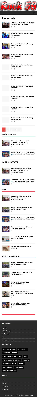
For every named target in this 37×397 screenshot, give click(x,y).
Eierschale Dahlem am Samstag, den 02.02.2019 (22, 118)
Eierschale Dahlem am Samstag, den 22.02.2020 (22, 34)
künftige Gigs (5, 334)
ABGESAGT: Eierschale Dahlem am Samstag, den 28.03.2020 (22, 23)
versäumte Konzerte (8, 340)
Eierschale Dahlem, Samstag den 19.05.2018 (22, 97)
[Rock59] (18, 9)
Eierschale (6, 353)
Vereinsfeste (19, 367)
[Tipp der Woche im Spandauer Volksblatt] (5, 250)
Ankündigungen (6, 331)
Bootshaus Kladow (9, 349)
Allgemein (4, 328)
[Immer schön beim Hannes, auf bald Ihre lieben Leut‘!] (5, 211)
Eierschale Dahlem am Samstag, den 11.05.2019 (22, 55)
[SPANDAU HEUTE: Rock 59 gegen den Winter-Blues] (5, 240)
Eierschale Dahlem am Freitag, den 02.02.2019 (21, 66)
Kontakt (4, 383)
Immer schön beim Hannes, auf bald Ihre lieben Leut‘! (21, 208)
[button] (34, 12)
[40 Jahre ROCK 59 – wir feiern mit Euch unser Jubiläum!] (5, 231)
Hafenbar (26, 360)
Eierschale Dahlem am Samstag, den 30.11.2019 (22, 44)
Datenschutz (5, 389)
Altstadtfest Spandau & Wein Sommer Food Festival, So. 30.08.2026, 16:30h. (21, 142)
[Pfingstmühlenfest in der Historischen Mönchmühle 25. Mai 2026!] (5, 295)
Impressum (5, 386)
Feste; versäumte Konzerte (11, 360)
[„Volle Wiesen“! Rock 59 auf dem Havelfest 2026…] (5, 276)
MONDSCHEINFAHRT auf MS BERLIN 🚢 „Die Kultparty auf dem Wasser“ (23, 153)
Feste (25, 356)
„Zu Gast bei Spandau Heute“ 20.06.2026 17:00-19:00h (21, 304)
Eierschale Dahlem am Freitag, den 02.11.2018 (21, 76)
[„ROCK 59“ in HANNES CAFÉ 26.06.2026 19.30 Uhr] (5, 286)
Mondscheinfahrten (9, 363)
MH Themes (30, 395)
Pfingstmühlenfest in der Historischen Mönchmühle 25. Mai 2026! (22, 293)
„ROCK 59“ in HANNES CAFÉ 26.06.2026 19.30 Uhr (20, 283)
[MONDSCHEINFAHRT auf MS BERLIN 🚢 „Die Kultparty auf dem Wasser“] (5, 156)
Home (3, 380)
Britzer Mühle (22, 349)
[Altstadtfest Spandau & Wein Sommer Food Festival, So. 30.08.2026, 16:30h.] (5, 145)
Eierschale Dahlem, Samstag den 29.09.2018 (22, 87)
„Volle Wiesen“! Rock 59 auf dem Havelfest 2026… (22, 273)
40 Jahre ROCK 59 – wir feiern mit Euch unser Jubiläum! (22, 228)
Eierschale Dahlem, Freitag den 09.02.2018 (22, 108)
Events (14, 353)
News (3, 337)
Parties (21, 363)
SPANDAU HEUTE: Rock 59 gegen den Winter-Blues (22, 237)
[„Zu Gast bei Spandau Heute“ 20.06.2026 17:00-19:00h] (5, 307)
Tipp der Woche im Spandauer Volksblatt (21, 247)
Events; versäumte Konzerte (12, 356)
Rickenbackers (7, 367)
